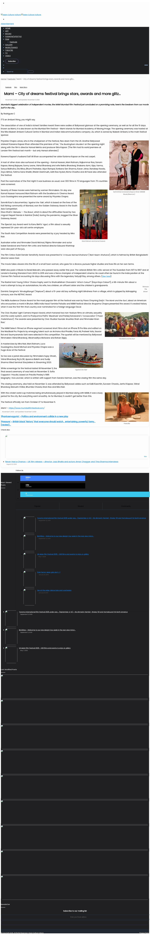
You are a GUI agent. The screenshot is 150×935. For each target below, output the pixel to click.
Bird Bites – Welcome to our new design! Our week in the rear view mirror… (47, 630)
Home (7, 28)
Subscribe (12, 61)
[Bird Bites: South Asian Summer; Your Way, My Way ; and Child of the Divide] (75, 888)
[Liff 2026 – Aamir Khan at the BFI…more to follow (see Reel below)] (75, 812)
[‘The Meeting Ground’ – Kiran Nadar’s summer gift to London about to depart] (75, 712)
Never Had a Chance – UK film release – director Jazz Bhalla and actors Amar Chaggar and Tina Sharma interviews (61, 461)
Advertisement (7, 23)
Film (7, 39)
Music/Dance (11, 47)
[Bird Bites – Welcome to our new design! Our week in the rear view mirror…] (11, 637)
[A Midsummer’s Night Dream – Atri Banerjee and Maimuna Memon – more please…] (75, 837)
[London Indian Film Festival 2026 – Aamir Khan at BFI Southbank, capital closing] (75, 862)
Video (8, 56)
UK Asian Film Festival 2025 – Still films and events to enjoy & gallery (45, 648)
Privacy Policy (144, 933)
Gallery (9, 45)
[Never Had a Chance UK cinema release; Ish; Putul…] (75, 737)
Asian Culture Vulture (36, 933)
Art (7, 31)
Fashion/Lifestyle (13, 36)
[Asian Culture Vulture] (21, 14)
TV (6, 53)
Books (8, 33)
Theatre (9, 50)
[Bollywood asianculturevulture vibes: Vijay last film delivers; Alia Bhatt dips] (75, 762)
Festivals (13, 42)
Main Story (23, 87)
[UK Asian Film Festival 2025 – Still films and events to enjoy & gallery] (11, 655)
